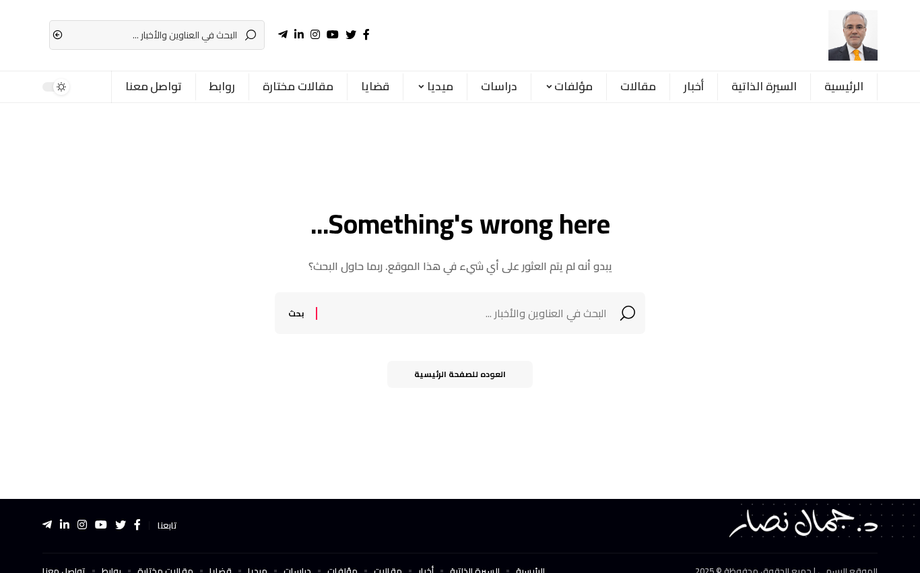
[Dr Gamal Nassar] (853, 35)
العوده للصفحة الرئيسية (460, 374)
